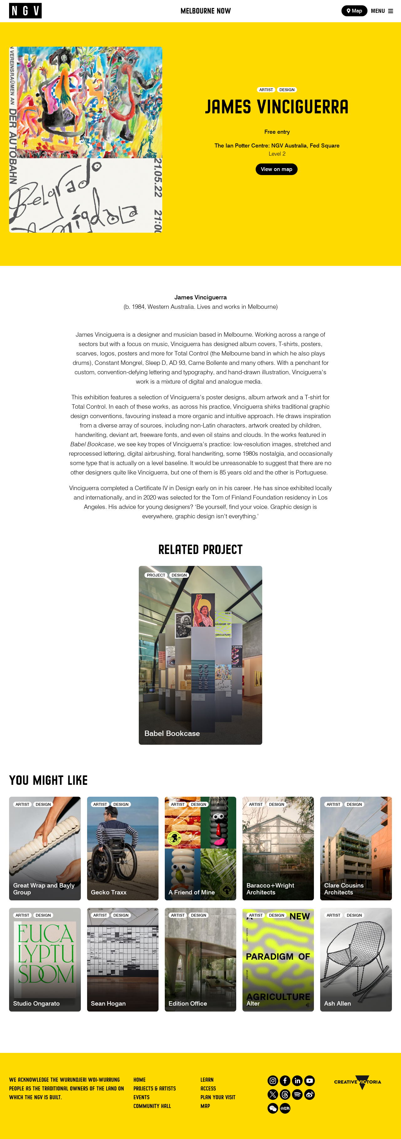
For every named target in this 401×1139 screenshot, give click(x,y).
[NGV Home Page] (25, 11)
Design (286, 90)
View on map (276, 169)
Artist (266, 90)
